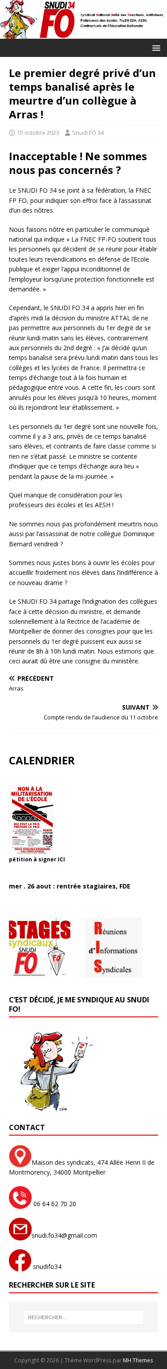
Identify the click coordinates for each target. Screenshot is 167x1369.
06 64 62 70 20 (54, 1203)
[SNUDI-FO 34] (83, 33)
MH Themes (138, 1360)
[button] (155, 47)
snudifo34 (46, 1266)
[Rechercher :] (83, 1317)
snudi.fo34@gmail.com (64, 1235)
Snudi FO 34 (88, 133)
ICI (61, 859)
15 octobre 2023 (38, 133)
